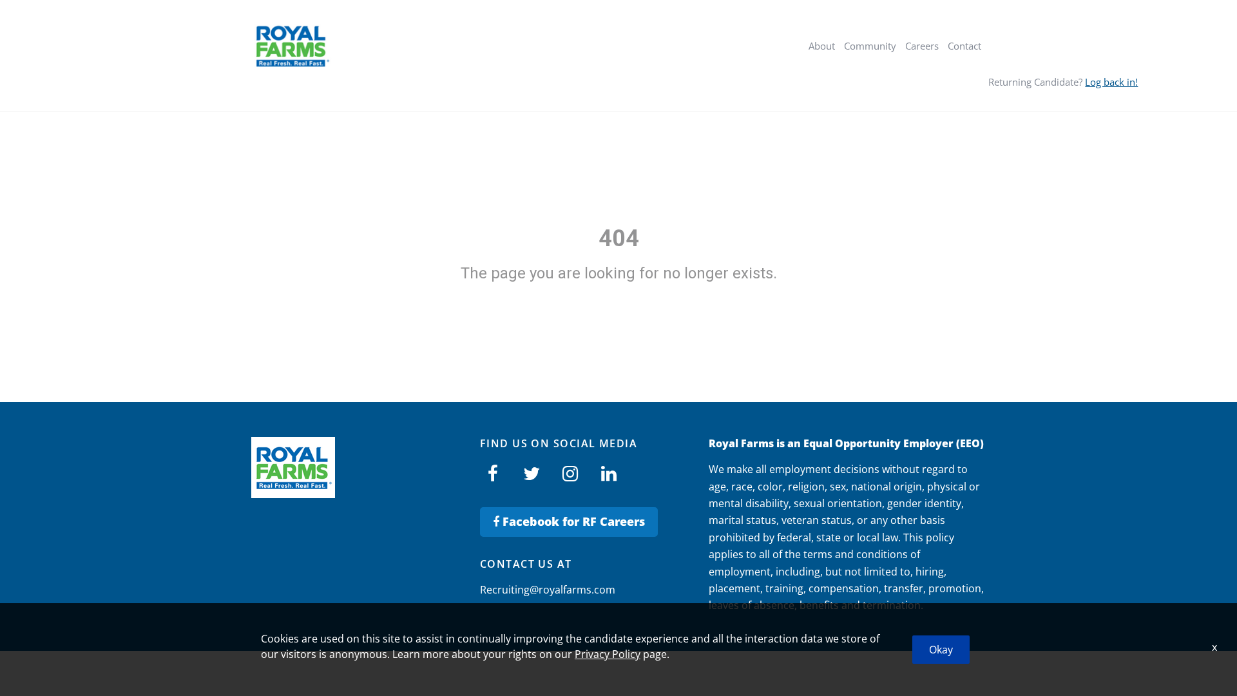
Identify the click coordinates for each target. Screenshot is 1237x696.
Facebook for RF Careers (572, 521)
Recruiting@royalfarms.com (547, 590)
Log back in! (1111, 81)
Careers (922, 45)
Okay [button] (941, 650)
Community (870, 45)
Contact (964, 45)
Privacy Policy (607, 654)
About (822, 45)
